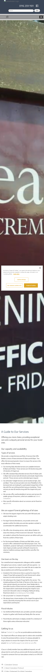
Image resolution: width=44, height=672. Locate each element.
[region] (22, 278)
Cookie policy (16, 274)
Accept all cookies (31, 285)
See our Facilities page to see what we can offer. (21, 643)
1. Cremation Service (11, 665)
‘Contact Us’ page (12, 632)
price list (8, 503)
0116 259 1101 (26, 5)
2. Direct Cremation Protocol (14, 668)
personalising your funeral (23, 593)
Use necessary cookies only (14, 285)
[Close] (40, 268)
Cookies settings (21, 279)
